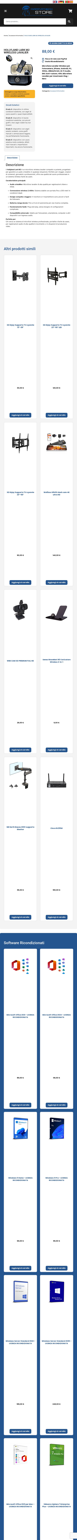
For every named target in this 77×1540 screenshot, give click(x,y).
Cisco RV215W (56, 828)
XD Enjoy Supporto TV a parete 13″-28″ (20, 326)
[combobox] (35, 21)
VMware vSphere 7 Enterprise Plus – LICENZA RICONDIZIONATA (56, 1505)
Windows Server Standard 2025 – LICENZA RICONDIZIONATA (56, 1342)
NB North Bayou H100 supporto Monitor (20, 828)
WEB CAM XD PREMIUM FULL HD (20, 661)
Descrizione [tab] (12, 158)
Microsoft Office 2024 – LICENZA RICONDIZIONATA (56, 1016)
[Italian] (64, 2)
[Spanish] (71, 2)
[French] (58, 2)
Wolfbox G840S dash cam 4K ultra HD (57, 493)
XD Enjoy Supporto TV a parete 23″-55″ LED (56, 326)
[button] (5, 11)
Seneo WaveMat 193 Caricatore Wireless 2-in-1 (56, 660)
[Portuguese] (68, 2)
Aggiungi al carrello (57, 86)
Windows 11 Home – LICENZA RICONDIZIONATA (20, 1179)
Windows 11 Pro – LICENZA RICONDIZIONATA (56, 1179)
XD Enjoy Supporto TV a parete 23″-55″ (20, 493)
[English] (54, 2)
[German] (61, 2)
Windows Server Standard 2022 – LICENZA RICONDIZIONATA (20, 1342)
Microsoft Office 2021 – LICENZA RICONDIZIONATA (20, 1016)
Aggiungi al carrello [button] (20, 415)
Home (6, 36)
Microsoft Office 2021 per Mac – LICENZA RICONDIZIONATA (20, 1505)
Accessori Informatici (16, 36)
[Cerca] (69, 21)
